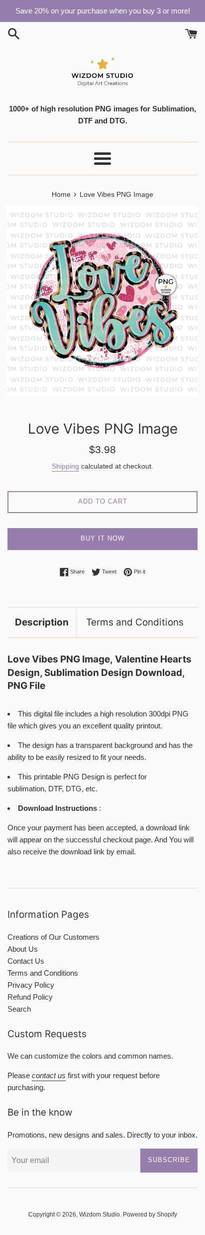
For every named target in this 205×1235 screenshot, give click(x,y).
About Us (22, 949)
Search (19, 1009)
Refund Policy (30, 997)
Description (42, 622)
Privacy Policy (30, 985)
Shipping (65, 466)
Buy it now (102, 538)
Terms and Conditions (135, 622)
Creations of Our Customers (53, 937)
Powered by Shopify (150, 1214)
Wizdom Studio (99, 1214)
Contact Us (25, 961)
